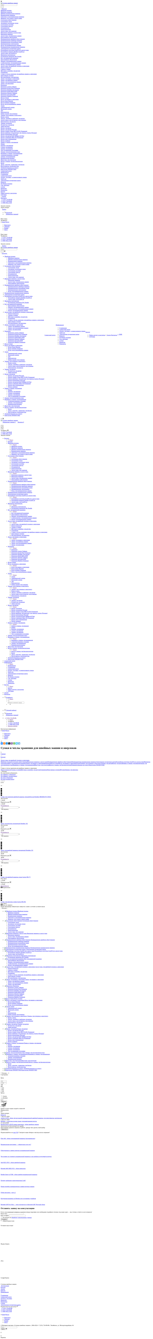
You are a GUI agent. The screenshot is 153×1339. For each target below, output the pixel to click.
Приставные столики (53, 770)
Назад (11, 440)
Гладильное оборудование (19, 459)
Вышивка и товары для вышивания (22, 640)
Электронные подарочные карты (106, 762)
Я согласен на (17, 1217)
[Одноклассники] (4, 743)
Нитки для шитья (16, 608)
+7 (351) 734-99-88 (6, 199)
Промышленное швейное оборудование (23, 484)
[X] (9, 743)
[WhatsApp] (14, 743)
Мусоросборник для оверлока (69, 770)
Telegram (6, 226)
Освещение (43, 770)
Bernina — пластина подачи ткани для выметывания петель (19, 1121)
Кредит (10, 688)
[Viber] (12, 743)
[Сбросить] (2, 1100)
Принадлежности (6, 770)
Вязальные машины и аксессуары (21, 475)
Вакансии (4, 1300)
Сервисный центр (6, 1297)
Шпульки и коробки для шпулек (30, 770)
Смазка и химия (16, 770)
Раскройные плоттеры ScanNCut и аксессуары (25, 498)
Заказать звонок (12, 726)
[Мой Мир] (7, 743)
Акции (3, 1289)
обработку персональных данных (22, 1217)
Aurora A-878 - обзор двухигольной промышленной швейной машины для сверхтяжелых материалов (31, 1118)
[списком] (2, 781)
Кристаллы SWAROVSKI (96, 765)
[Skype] (17, 743)
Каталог (10, 441)
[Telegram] (19, 743)
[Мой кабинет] (1, 424)
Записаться (4, 1129)
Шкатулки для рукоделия (41, 765)
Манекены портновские (18, 506)
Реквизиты (4, 1301)
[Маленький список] (1, 782)
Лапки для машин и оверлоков (20, 540)
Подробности (5, 805)
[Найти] (2, 7)
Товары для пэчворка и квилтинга (21, 589)
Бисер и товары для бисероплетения (22, 651)
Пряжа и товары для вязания (20, 626)
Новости (3, 1115)
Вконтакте (7, 225)
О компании (4, 1295)
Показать (3, 1101)
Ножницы (14, 549)
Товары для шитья (16, 600)
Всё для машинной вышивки (20, 513)
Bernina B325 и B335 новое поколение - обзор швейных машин (20, 1124)
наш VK (15, 1132)
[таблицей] (4, 781)
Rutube (6, 228)
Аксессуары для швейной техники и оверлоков (25, 524)
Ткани (13, 576)
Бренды (3, 1290)
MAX (6, 229)
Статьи (3, 1303)
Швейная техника (16, 446)
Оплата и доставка (6, 1298)
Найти (3, 1329)
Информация (12, 665)
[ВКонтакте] (2, 743)
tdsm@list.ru (5, 222)
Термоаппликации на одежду (80, 765)
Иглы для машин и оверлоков (20, 567)
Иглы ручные (55, 763)
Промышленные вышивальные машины (84, 762)
